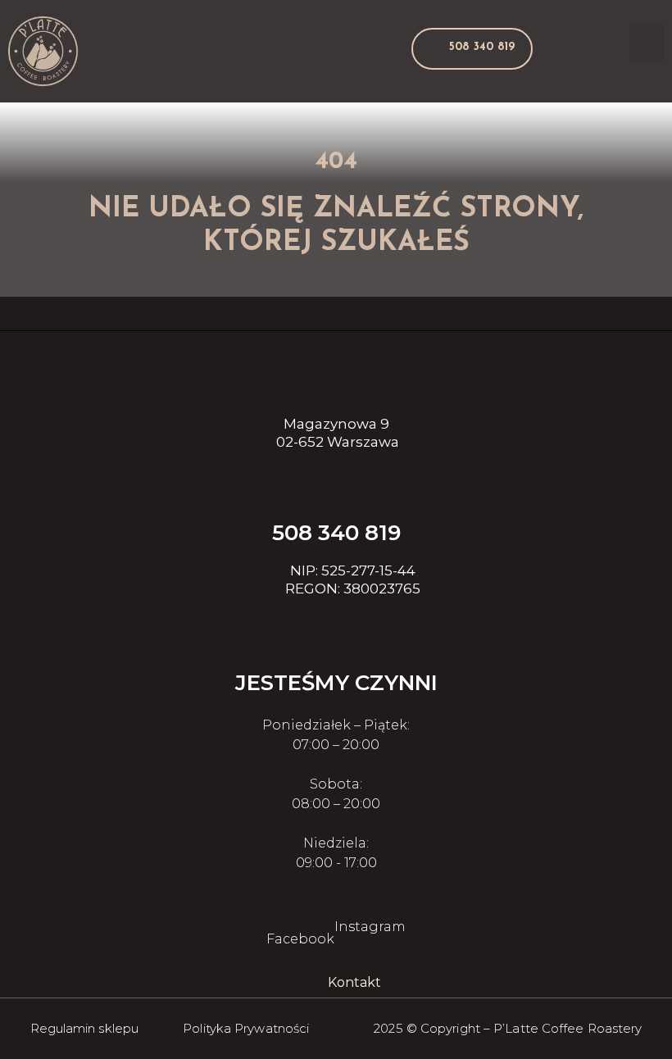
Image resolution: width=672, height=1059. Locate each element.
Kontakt (354, 982)
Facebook (300, 939)
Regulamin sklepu (84, 1028)
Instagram (370, 926)
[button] (472, 49)
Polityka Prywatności (246, 1028)
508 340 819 (336, 533)
